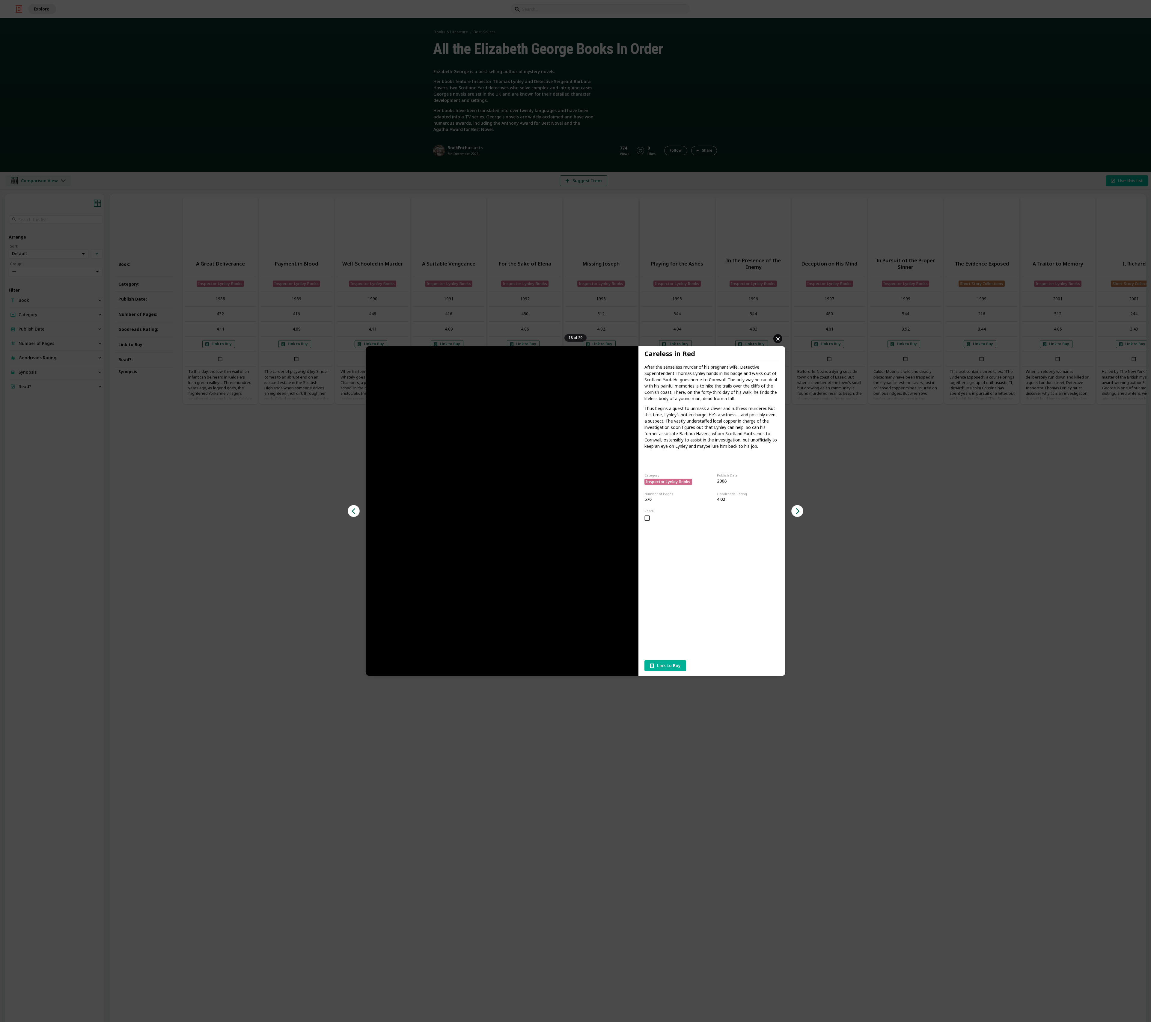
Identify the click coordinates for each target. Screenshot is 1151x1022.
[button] (354, 511)
